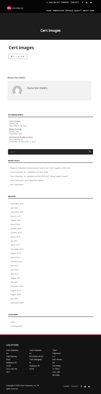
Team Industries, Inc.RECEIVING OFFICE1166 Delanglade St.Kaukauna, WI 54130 (36, 359)
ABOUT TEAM (88, 10)
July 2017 (14, 241)
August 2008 (16, 294)
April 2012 (14, 274)
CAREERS (65, 2)
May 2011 (14, 282)
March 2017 (15, 245)
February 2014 (16, 261)
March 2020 (15, 224)
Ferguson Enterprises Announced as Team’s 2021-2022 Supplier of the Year (40, 168)
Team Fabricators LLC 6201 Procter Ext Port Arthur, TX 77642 (57, 359)
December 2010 (17, 286)
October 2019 (16, 232)
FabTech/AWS (14, 121)
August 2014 (16, 253)
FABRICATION (58, 10)
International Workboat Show (21, 137)
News (13, 322)
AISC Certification (17, 184)
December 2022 (17, 203)
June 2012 (14, 270)
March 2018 (15, 237)
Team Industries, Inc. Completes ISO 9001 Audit (29, 172)
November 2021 (17, 212)
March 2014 (15, 257)
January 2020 (16, 228)
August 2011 (16, 278)
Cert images (21, 47)
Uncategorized (16, 326)
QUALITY (78, 10)
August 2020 (16, 220)
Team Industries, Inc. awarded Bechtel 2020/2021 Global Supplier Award (38, 176)
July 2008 (14, 298)
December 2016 (17, 249)
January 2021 (16, 216)
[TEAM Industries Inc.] (15, 8)
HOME (48, 10)
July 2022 (14, 208)
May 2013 (14, 265)
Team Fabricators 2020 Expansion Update (26, 180)
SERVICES (69, 10)
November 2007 (17, 303)
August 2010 (16, 290)
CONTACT (74, 2)
